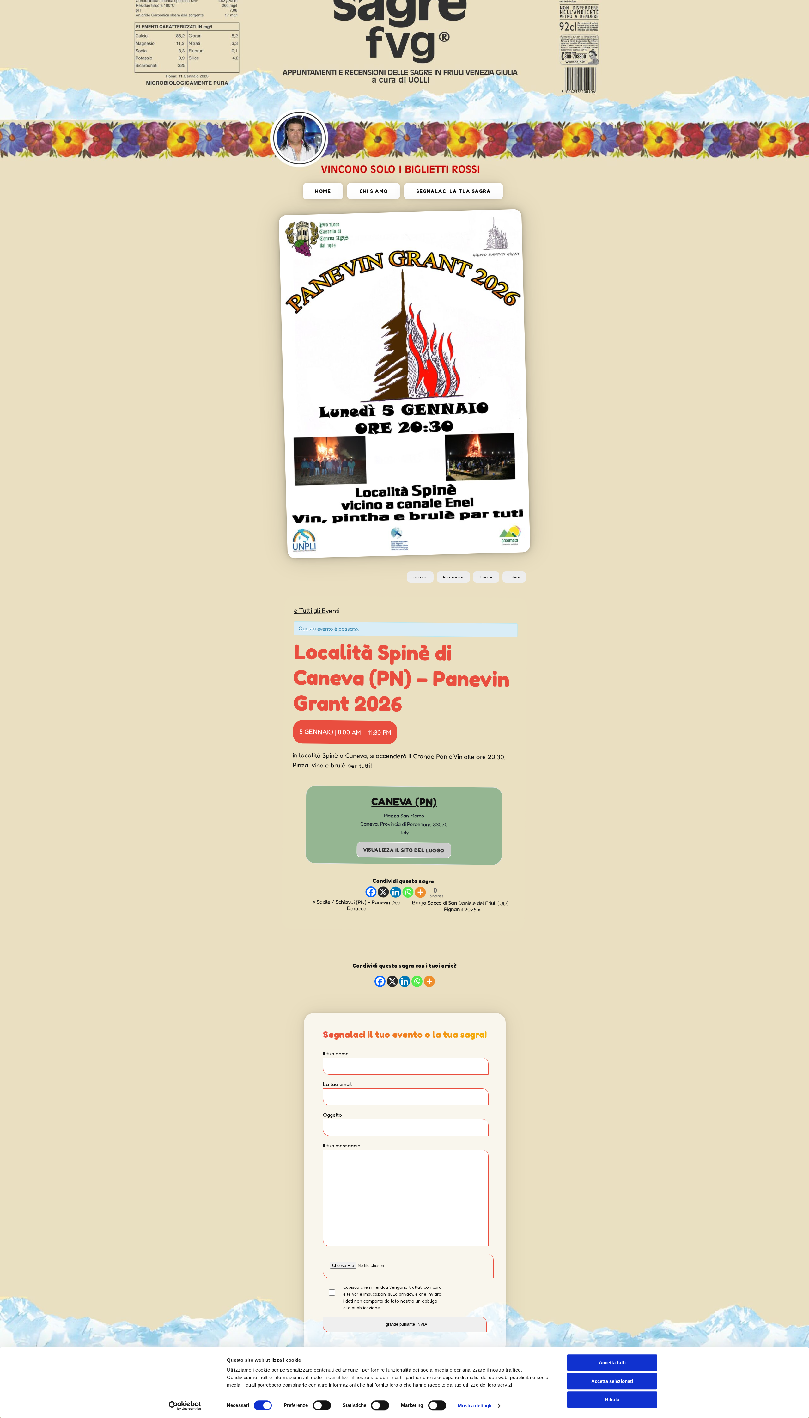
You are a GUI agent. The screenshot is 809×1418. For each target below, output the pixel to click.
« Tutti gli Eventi (316, 610)
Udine (514, 577)
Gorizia (419, 577)
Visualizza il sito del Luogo (403, 850)
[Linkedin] (395, 892)
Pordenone (453, 577)
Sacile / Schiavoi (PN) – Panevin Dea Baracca (357, 904)
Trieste (485, 577)
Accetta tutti (612, 1362)
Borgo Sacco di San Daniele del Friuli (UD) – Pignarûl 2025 (462, 906)
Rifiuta (612, 1399)
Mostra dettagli (475, 1405)
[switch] (322, 1405)
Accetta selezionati (612, 1381)
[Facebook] (370, 891)
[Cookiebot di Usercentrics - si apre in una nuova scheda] (185, 1405)
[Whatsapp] (407, 892)
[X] (383, 891)
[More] (420, 892)
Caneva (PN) (404, 801)
